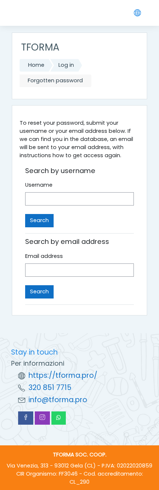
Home (36, 65)
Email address (44, 256)
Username (39, 185)
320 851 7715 (49, 388)
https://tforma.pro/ (62, 375)
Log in (66, 65)
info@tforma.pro (57, 400)
